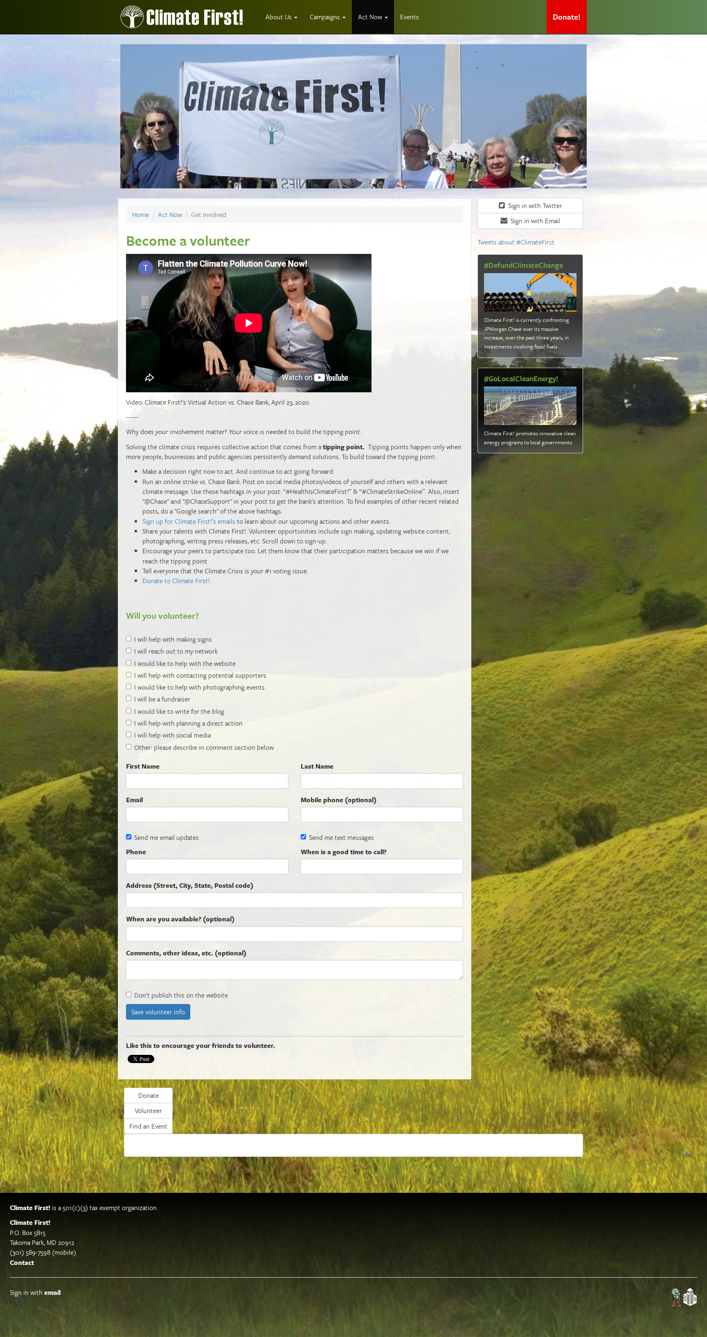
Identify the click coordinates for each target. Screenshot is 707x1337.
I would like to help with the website (185, 663)
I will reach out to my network (176, 651)
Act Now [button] (371, 17)
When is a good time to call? (344, 852)
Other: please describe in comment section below (204, 747)
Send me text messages (341, 837)
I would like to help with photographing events (199, 687)
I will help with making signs (173, 639)
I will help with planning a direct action (188, 723)
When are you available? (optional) (180, 919)
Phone (136, 852)
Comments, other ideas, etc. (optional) (186, 953)
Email (134, 800)
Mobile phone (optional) (338, 800)
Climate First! (30, 1208)
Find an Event (148, 1126)
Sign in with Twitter (534, 205)
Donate (148, 1095)
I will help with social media (172, 735)
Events (409, 17)
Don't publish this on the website (181, 995)
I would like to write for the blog (179, 711)
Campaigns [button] (326, 17)
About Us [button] (279, 17)
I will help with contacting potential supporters (200, 675)
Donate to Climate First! (175, 581)
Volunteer (148, 1110)
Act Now (170, 214)
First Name (143, 766)
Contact (22, 1262)
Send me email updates (166, 837)
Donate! (567, 16)
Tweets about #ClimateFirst (515, 242)
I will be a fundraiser (162, 699)
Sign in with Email (534, 221)
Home (140, 214)
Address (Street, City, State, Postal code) (189, 885)
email (52, 1292)
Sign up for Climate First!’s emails (188, 521)
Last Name (317, 766)
